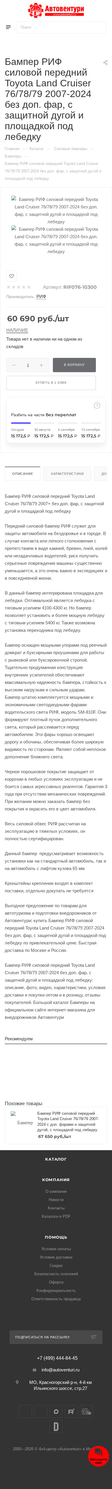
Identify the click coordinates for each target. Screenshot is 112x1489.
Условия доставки (56, 1257)
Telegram (40, 1411)
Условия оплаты (56, 1249)
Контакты (56, 1208)
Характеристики (67, 473)
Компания (56, 1179)
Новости (56, 1200)
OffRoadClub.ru (86, 1411)
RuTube (71, 1411)
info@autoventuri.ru (60, 1369)
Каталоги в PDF (56, 1216)
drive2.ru (56, 1426)
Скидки (56, 1265)
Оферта (56, 1282)
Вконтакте (25, 1411)
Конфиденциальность (56, 1290)
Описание (22, 473)
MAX (56, 1411)
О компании (56, 1191)
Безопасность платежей (56, 1274)
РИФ (41, 296)
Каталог (56, 1159)
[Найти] (98, 27)
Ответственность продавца (56, 1299)
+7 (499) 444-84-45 (57, 1358)
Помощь (56, 1237)
